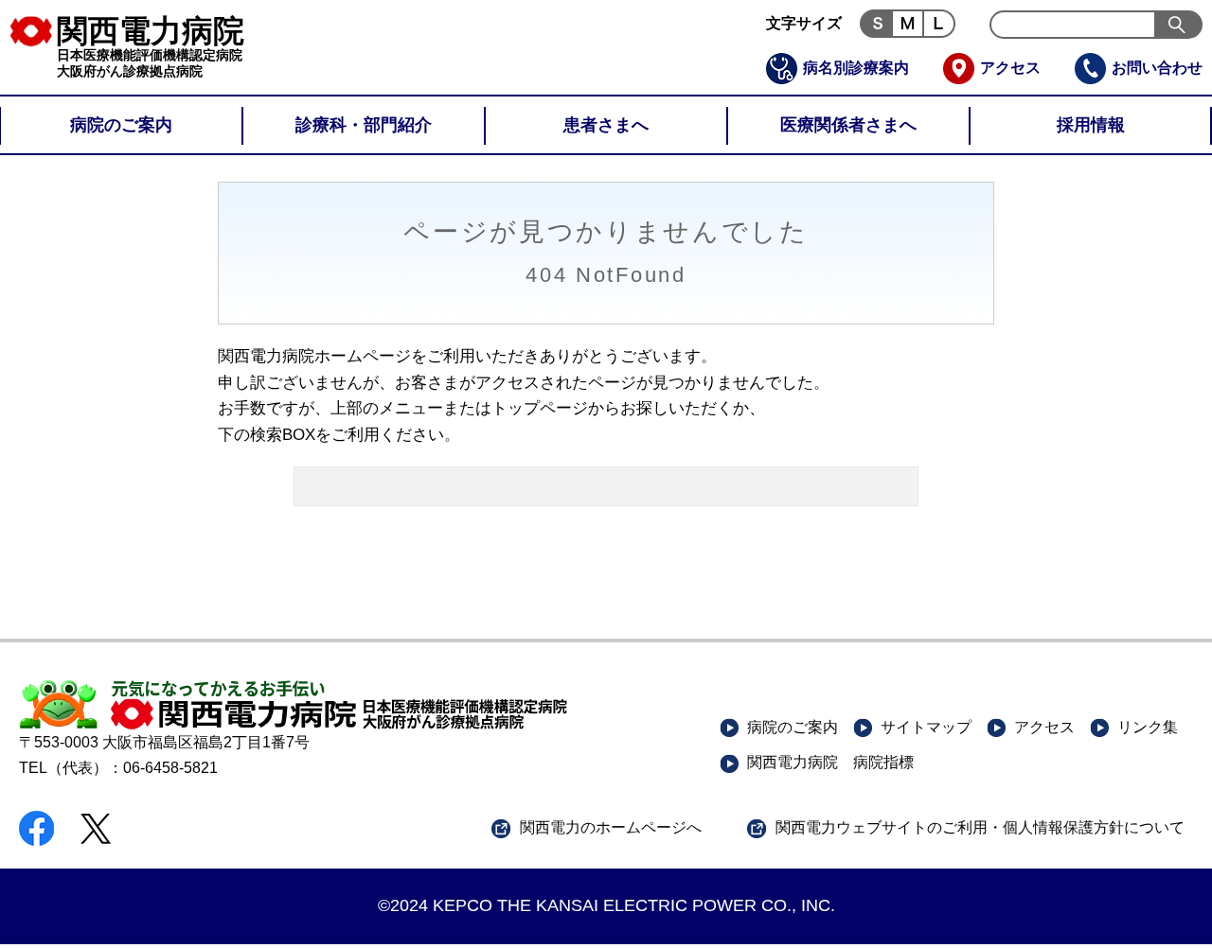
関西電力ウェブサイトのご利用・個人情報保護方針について (980, 827)
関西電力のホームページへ (611, 827)
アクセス (1010, 68)
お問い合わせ (1157, 68)
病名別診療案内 (856, 68)
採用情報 (1091, 124)
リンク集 (1147, 727)
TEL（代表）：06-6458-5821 (118, 768)
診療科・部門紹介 (363, 124)
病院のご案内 (121, 124)
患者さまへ (606, 124)
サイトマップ (926, 727)
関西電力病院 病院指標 (830, 762)
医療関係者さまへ (848, 124)
